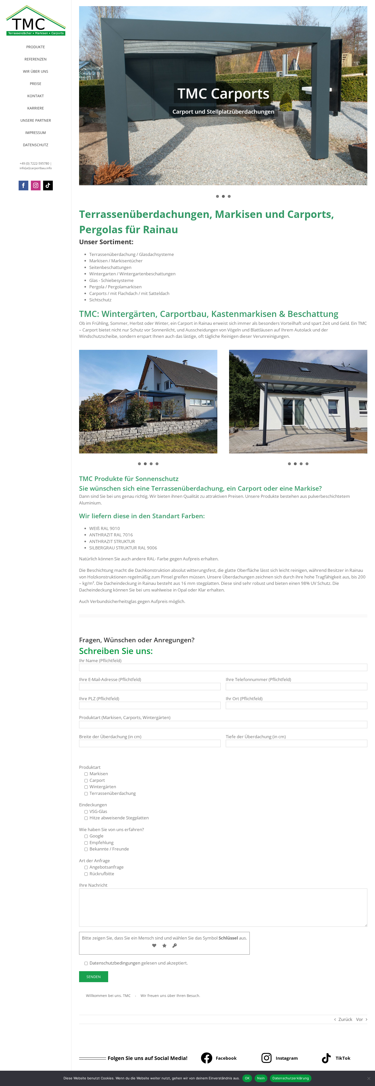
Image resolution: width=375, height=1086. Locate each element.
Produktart (90, 767)
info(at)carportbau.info (36, 168)
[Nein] (368, 1078)
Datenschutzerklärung (290, 1078)
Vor (359, 1019)
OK (247, 1078)
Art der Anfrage (94, 860)
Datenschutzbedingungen (115, 963)
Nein (261, 1078)
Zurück (345, 1019)
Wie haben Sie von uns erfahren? (111, 829)
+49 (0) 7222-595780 (34, 163)
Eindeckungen (93, 805)
